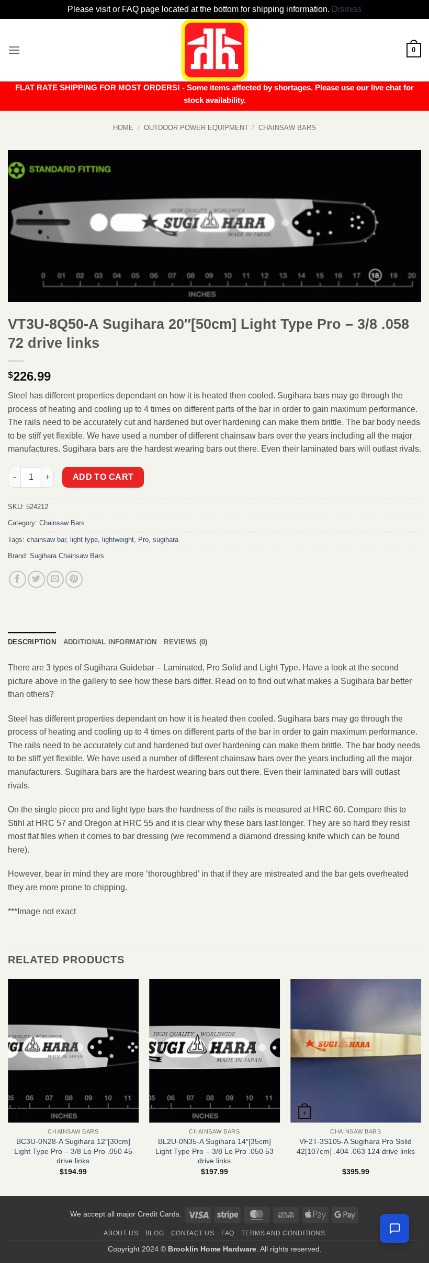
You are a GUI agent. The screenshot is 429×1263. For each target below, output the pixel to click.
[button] (14, 50)
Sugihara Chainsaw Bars (67, 556)
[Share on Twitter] (36, 579)
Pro (143, 540)
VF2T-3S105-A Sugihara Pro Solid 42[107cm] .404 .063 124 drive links (356, 1146)
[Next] (420, 1086)
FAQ (227, 1233)
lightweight (118, 540)
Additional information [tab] (110, 642)
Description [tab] (32, 642)
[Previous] (8, 1086)
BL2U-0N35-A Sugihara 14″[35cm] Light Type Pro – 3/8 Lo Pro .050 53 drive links (214, 1151)
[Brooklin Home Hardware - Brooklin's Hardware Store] (214, 50)
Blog (154, 1233)
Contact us (192, 1233)
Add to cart (103, 477)
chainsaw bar (46, 540)
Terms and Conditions (283, 1233)
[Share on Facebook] (17, 579)
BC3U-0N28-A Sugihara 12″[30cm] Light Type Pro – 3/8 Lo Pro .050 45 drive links (73, 1151)
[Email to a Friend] (55, 579)
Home (123, 128)
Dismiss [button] (347, 9)
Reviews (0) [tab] (185, 642)
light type (84, 540)
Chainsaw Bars (287, 128)
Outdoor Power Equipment (196, 128)
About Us (121, 1233)
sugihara (165, 540)
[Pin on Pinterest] (74, 579)
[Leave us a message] (394, 1228)
